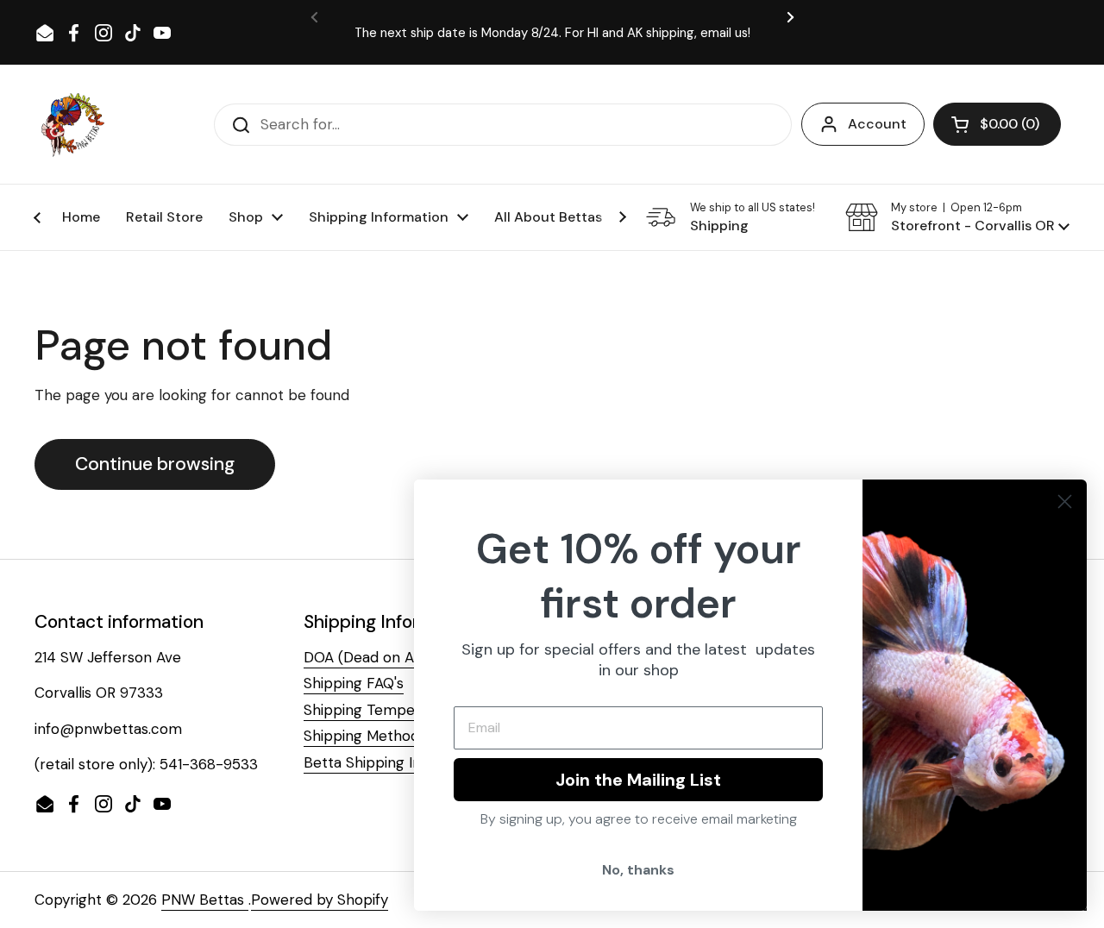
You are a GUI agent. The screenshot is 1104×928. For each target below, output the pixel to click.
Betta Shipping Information (396, 762)
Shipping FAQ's (354, 683)
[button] (997, 124)
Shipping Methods (365, 735)
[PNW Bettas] (72, 124)
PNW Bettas (204, 899)
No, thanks (638, 870)
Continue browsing (155, 464)
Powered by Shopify (319, 899)
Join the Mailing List (638, 779)
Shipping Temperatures (384, 709)
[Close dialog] (1065, 501)
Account (877, 124)
